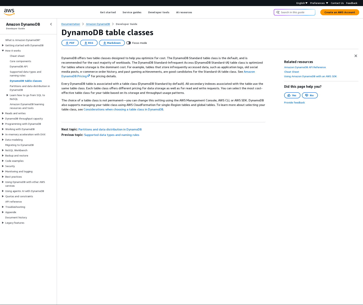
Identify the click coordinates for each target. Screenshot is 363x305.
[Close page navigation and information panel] (355, 56)
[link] (126, 24)
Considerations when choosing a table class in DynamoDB (123, 109)
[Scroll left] (97, 12)
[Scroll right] (195, 12)
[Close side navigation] (51, 24)
